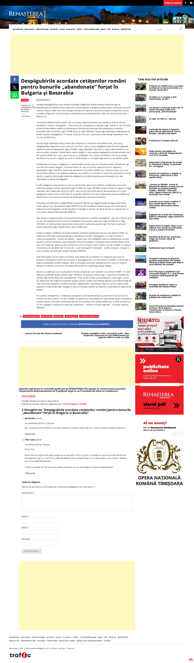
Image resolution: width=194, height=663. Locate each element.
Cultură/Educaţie (91, 29)
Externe (115, 29)
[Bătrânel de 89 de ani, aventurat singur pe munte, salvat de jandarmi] (140, 240)
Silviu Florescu (25, 110)
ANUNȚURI (126, 29)
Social (62, 29)
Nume (25, 516)
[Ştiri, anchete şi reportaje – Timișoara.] (26, 17)
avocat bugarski (31, 316)
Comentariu (28, 492)
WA (14, 95)
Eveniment (30, 29)
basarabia (46, 316)
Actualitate (17, 29)
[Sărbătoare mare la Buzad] (140, 251)
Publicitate (52, 640)
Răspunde (30, 434)
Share (14, 79)
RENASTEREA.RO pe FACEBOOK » (94, 324)
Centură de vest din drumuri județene (43, 333)
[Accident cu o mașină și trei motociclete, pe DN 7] (140, 100)
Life (108, 29)
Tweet (14, 87)
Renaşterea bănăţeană (36, 648)
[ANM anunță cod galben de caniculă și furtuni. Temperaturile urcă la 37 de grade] (140, 154)
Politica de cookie (67, 640)
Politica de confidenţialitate (89, 640)
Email (25, 527)
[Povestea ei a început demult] (140, 144)
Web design (13, 648)
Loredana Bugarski (89, 316)
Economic (70, 29)
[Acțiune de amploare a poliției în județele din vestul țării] (140, 298)
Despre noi (14, 640)
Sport (103, 29)
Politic (79, 29)
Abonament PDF (28, 640)
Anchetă (54, 29)
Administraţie (42, 29)
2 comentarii (25, 116)
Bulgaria (58, 316)
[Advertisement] (95, 54)
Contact (107, 640)
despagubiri (71, 316)
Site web (26, 539)
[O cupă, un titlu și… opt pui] (140, 122)
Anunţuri (41, 640)
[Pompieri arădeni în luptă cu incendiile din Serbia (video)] (140, 288)
